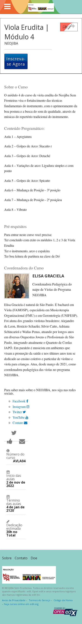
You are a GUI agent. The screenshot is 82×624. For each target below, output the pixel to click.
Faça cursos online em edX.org (21, 604)
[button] (7, 6)
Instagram (19, 406)
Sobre (7, 558)
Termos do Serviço (39, 600)
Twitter (18, 412)
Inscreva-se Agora (16, 61)
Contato (18, 422)
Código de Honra (63, 600)
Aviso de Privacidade (13, 600)
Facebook (19, 401)
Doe (34, 558)
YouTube (19, 417)
